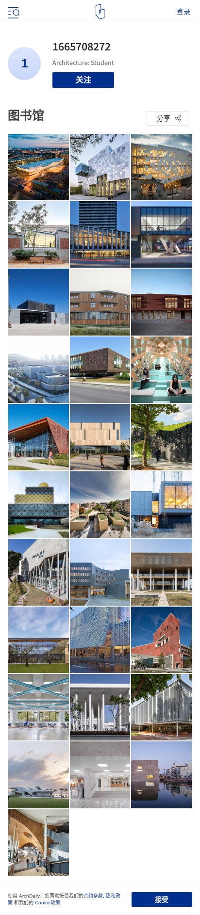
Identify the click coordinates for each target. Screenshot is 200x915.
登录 (183, 11)
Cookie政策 (47, 902)
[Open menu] (12, 11)
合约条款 (93, 896)
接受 (161, 899)
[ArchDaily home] (100, 11)
